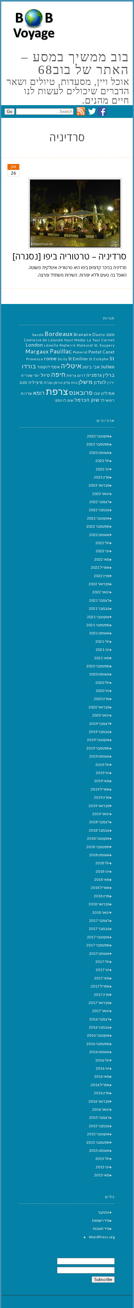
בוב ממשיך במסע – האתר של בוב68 (75, 63)
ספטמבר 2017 (97, 945)
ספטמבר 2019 (97, 748)
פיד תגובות (101, 1228)
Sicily (62, 359)
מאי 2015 (101, 1175)
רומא (39, 393)
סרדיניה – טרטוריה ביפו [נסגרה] (69, 256)
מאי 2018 (101, 879)
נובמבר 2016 (99, 1027)
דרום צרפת (76, 375)
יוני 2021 (102, 649)
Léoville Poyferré (60, 345)
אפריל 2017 (100, 986)
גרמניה (94, 375)
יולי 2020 (102, 682)
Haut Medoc (75, 340)
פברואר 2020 (99, 707)
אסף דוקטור (48, 366)
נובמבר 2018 (99, 830)
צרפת (57, 391)
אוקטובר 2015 (98, 1134)
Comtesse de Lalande (43, 340)
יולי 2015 (102, 1158)
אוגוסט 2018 (99, 855)
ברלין (109, 375)
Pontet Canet (102, 351)
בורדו (29, 366)
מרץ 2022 (101, 575)
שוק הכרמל (86, 400)
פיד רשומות (100, 1220)
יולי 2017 (102, 961)
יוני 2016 (102, 1068)
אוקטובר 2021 (98, 616)
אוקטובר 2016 (98, 1035)
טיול (45, 375)
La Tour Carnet (101, 340)
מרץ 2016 (101, 1093)
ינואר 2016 (100, 1109)
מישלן (86, 382)
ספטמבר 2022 (97, 526)
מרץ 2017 (101, 994)
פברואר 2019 (99, 805)
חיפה (58, 374)
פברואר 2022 (99, 584)
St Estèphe (99, 359)
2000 (110, 335)
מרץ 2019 (101, 797)
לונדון (100, 382)
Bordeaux (59, 333)
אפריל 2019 (100, 789)
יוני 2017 (102, 969)
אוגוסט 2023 (99, 452)
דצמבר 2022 (99, 501)
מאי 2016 (101, 1076)
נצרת (48, 383)
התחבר (103, 1212)
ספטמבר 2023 (97, 444)
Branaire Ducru (89, 334)
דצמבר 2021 (99, 600)
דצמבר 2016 (99, 1019)
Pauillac (61, 351)
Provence (34, 359)
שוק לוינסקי (64, 400)
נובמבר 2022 (99, 509)
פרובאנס (81, 392)
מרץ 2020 (101, 698)
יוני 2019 (102, 772)
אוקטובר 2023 (98, 436)
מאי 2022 (101, 559)
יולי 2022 (102, 542)
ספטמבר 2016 (97, 1043)
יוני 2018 (102, 871)
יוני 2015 (102, 1167)
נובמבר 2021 (99, 608)
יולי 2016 (102, 1060)
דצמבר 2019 (99, 723)
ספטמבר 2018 (97, 846)
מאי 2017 (101, 978)
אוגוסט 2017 (99, 953)
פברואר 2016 (99, 1101)
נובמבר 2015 (99, 1125)
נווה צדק (71, 383)
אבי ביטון (91, 366)
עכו (97, 393)
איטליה (71, 366)
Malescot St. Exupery (96, 345)
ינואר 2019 (100, 813)
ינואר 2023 (100, 493)
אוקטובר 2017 (98, 937)
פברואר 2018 (99, 904)
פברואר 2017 (99, 1002)
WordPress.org (102, 1237)
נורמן (58, 383)
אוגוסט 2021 (99, 633)
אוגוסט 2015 (99, 1150)
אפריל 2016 (100, 1084)
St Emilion (78, 358)
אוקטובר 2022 (98, 518)
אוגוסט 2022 (99, 534)
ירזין (111, 383)
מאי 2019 (101, 780)
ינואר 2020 (100, 715)
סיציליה (35, 382)
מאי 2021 (101, 658)
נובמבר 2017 (99, 928)
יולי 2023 (102, 460)
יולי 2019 (102, 764)
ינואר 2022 (100, 592)
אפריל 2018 (100, 887)
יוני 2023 (102, 469)
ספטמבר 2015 (97, 1142)
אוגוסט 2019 (99, 756)
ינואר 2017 (100, 1010)
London (34, 345)
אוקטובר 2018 (98, 838)
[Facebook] (102, 114)
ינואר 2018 (100, 912)
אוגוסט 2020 (99, 674)
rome (50, 358)
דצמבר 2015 (99, 1117)
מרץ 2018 (101, 896)
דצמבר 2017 (99, 920)
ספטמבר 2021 (97, 625)
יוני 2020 (102, 690)
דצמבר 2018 (99, 822)
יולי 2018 (102, 863)
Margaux (37, 351)
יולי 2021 (102, 641)
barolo (38, 335)
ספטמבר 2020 (97, 666)
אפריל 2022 (100, 567)
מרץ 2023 (101, 477)
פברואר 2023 (99, 485)
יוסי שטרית (30, 375)
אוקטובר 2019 (98, 739)
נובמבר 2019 (99, 731)
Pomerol (80, 352)
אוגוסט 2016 (99, 1051)
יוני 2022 (102, 551)
